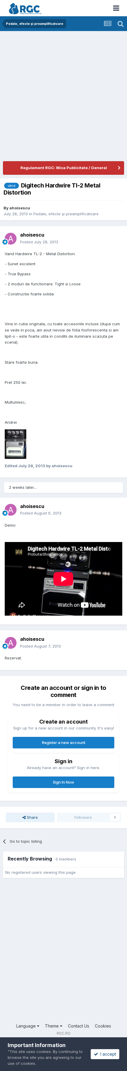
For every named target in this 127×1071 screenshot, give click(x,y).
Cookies (103, 1025)
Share (32, 817)
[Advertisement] (63, 97)
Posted (39, 242)
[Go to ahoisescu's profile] (11, 239)
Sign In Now (63, 782)
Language (26, 1025)
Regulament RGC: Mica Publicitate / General (63, 167)
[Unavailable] (15, 443)
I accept (107, 1054)
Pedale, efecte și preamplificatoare (66, 213)
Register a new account (63, 742)
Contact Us (78, 1025)
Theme (52, 1025)
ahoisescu (19, 208)
